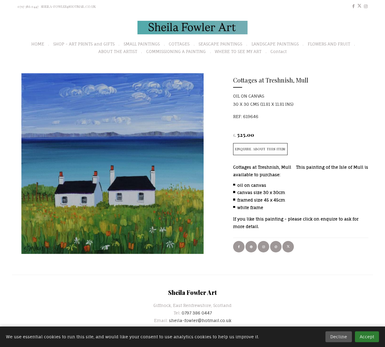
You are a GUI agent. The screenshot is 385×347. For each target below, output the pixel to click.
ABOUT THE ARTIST (117, 51)
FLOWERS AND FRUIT (329, 43)
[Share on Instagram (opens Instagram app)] (263, 246)
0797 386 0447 (27, 6)
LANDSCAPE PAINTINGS (275, 43)
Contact (278, 51)
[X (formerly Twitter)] (359, 6)
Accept (367, 336)
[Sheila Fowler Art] (192, 27)
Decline (338, 336)
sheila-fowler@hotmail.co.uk (68, 6)
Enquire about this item (260, 149)
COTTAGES (179, 43)
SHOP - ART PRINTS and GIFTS (84, 43)
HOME (37, 43)
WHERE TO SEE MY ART (238, 51)
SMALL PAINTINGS (142, 43)
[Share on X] (288, 246)
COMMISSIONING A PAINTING (176, 51)
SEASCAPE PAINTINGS (220, 43)
